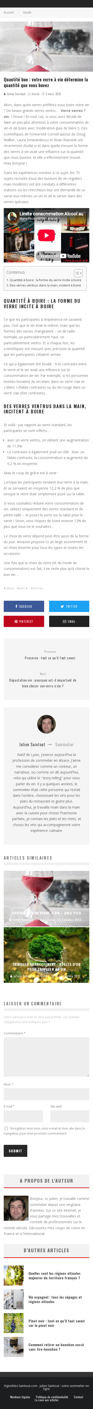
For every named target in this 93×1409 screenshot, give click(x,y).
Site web (56, 1106)
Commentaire (15, 1033)
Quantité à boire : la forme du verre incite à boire (45, 280)
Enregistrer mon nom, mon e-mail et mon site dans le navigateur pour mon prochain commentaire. (44, 1131)
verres (38, 588)
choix (10, 588)
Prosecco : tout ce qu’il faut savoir (50, 655)
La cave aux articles (47, 1399)
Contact (78, 1396)
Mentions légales (20, 1396)
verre (23, 588)
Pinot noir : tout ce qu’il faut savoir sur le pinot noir (57, 1323)
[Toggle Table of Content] (75, 273)
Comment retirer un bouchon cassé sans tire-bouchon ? (56, 1347)
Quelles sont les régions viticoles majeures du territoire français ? (55, 1275)
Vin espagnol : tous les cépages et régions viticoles (55, 1299)
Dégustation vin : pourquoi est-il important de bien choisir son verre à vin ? (42, 680)
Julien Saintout (16, 94)
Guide (35, 94)
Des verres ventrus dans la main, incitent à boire (45, 285)
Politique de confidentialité (52, 1396)
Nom (8, 1084)
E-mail (9, 1106)
